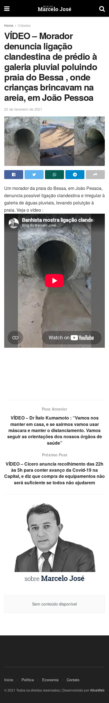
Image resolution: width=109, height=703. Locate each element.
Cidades (24, 25)
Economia (50, 679)
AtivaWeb (97, 690)
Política (28, 679)
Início (8, 679)
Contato (73, 679)
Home (8, 25)
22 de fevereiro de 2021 (23, 109)
